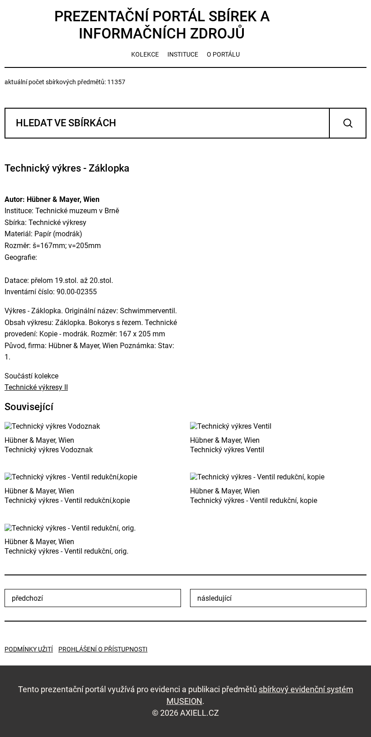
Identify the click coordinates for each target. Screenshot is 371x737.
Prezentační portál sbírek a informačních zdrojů (162, 25)
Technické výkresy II (36, 387)
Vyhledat (347, 123)
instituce (182, 54)
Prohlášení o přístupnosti (102, 649)
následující (214, 598)
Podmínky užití (29, 649)
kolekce (145, 54)
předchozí (27, 598)
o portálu (223, 54)
